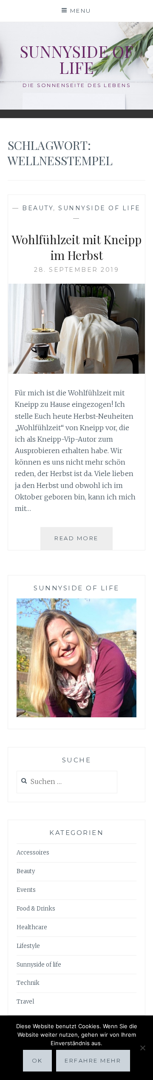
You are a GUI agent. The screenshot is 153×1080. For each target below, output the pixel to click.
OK (37, 1060)
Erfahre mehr (93, 1060)
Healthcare (32, 927)
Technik (28, 983)
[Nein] (142, 1047)
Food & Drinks (36, 908)
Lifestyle (28, 946)
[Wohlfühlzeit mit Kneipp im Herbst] (76, 371)
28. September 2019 (76, 270)
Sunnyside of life (76, 59)
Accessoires (33, 852)
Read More (83, 542)
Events (26, 890)
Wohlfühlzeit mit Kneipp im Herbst (77, 246)
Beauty (37, 208)
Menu (80, 10)
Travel (25, 1001)
